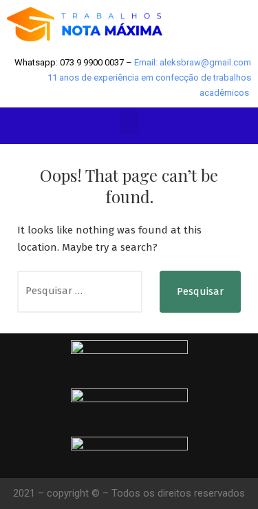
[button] (129, 122)
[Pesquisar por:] (79, 292)
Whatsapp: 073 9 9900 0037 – (74, 62)
